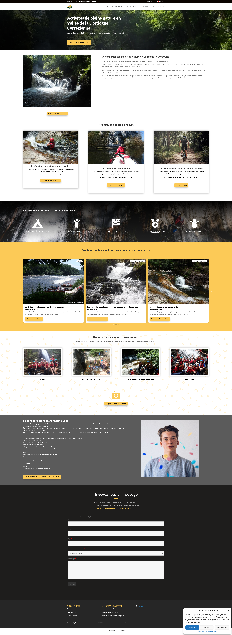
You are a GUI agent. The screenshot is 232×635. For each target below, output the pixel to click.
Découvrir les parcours (51, 180)
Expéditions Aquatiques (114, 6)
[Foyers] (42, 374)
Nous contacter (151, 1)
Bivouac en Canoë (130, 6)
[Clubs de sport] (189, 374)
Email (70, 529)
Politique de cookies (202, 631)
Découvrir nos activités (79, 42)
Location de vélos (143, 6)
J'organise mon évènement (116, 404)
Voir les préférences (222, 627)
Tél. (70, 539)
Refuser (206, 627)
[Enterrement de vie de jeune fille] (140, 374)
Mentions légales (212, 631)
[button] (228, 610)
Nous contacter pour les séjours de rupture (42, 477)
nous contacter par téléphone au (116, 509)
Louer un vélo (181, 185)
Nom (70, 519)
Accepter (192, 627)
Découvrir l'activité (116, 185)
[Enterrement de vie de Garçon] (91, 374)
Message (72, 559)
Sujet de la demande (76, 549)
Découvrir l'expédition (97, 319)
